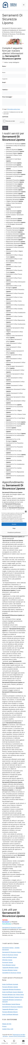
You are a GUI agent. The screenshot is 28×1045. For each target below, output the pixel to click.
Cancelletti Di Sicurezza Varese (11, 972)
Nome (3, 72)
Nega (14, 528)
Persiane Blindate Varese (9, 970)
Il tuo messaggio (7, 97)
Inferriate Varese (7, 960)
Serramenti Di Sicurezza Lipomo (11, 927)
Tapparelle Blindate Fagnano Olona (12, 997)
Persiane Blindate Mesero (10, 1012)
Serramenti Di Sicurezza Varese (11, 952)
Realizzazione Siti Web (19, 1034)
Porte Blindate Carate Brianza (11, 1004)
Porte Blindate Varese (8, 965)
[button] (26, 511)
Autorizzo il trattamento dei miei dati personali (13, 112)
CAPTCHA (5, 116)
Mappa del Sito (6, 1024)
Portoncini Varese (7, 962)
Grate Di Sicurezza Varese (10, 955)
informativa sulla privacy (13, 109)
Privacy (4, 1026)
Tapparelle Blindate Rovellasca (11, 989)
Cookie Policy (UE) (7, 1029)
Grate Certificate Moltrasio (10, 1014)
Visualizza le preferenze (14, 532)
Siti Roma (5, 1036)
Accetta (14, 524)
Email (4, 82)
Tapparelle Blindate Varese (10, 967)
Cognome (4, 79)
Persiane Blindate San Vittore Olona (13, 994)
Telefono (5, 89)
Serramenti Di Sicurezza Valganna (12, 1007)
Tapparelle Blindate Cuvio (10, 1009)
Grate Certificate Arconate (10, 984)
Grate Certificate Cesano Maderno (12, 992)
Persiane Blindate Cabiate (10, 987)
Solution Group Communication (17, 1036)
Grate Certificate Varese (9, 957)
